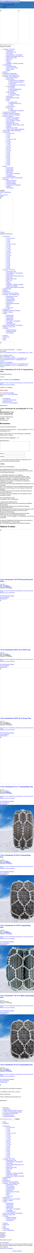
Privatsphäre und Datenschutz (10, 1113)
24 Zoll (8, 152)
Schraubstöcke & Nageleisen (13, 185)
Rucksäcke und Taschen (12, 123)
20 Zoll (8, 149)
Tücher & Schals (10, 106)
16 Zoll (8, 140)
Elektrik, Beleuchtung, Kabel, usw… (15, 56)
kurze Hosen (12, 83)
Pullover (8, 99)
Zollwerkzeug (9, 187)
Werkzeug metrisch (11, 331)
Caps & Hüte (12, 93)
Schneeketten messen (8, 1115)
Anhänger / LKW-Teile (9, 49)
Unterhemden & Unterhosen (16, 110)
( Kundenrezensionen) (6, 374)
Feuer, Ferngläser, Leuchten (13, 120)
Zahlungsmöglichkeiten (9, 1116)
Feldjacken (12, 87)
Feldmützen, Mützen (14, 95)
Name (2, 453)
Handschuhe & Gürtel (11, 77)
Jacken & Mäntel (10, 86)
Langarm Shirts (13, 102)
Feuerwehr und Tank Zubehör (10, 75)
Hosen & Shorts (10, 79)
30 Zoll (8, 157)
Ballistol (5, 72)
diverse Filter (9, 53)
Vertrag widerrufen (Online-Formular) (12, 1110)
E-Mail (2, 456)
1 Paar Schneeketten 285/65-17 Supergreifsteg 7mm (13, 359)
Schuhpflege (9, 175)
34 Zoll (8, 160)
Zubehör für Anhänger (12, 286)
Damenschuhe (9, 167)
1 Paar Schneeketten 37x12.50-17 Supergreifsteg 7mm (13, 365)
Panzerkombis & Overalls (12, 97)
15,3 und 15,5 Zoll (11, 139)
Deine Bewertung (5, 437)
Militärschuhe (9, 172)
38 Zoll (8, 163)
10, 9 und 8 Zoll (10, 133)
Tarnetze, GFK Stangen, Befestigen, (15, 129)
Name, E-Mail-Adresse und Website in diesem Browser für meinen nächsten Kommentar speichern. (15, 460)
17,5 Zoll (8, 145)
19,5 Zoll (8, 147)
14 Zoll (8, 136)
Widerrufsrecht (7, 1109)
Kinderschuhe (9, 170)
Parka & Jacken (10, 69)
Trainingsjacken (13, 90)
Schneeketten (6, 132)
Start (1, 356)
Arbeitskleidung (7, 65)
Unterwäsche (9, 107)
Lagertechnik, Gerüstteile (9, 112)
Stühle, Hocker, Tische (12, 127)
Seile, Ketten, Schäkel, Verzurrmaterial (12, 177)
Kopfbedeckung (10, 92)
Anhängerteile (9, 50)
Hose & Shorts (10, 297)
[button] (4, 597)
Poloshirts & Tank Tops (15, 103)
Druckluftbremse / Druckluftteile (14, 55)
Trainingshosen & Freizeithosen (17, 85)
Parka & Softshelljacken (15, 89)
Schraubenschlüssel (11, 183)
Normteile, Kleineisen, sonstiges (11, 113)
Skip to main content (14, 0)
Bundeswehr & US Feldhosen (17, 80)
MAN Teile (9, 59)
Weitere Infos (3, 1248)
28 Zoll (8, 156)
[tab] (6, 398)
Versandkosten (16, 379)
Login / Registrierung (8, 1230)
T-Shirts (11, 105)
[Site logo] (9, 43)
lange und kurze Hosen (12, 67)
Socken (11, 109)
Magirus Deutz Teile (11, 57)
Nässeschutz (9, 96)
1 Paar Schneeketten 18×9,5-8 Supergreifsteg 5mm (16, 1064)
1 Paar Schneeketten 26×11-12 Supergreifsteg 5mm (16, 786)
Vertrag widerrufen (17, 1251)
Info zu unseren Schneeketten (7, 349)
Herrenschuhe (9, 169)
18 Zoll (8, 146)
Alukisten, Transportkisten (12, 117)
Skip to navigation (4, 0)
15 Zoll (8, 137)
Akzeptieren (10, 1248)
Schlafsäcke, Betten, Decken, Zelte (15, 125)
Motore (8, 60)
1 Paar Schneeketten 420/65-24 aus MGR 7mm (15, 650)
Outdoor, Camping (7, 116)
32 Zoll (8, 159)
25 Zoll (8, 153)
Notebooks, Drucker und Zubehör (11, 115)
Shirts (7, 100)
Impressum (6, 1107)
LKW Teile (9, 277)
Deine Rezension (4, 440)
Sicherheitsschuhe (10, 176)
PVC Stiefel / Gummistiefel (13, 173)
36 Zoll (8, 162)
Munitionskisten (10, 122)
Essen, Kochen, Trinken (12, 119)
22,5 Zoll (8, 150)
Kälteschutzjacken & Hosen (16, 82)
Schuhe (5, 166)
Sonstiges (8, 126)
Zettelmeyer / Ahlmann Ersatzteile (14, 63)
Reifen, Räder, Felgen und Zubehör (12, 130)
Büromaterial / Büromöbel (9, 73)
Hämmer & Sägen (10, 182)
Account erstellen (4, 1242)
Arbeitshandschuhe (11, 66)
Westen (8, 70)
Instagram (19, 349)
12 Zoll (8, 135)
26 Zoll (8, 155)
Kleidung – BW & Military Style (11, 76)
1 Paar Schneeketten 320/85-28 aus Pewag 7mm (15, 718)
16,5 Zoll (8, 142)
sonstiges (8, 62)
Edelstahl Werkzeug (11, 180)
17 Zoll (8, 143)
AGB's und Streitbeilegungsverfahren (12, 1112)
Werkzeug (5, 179)
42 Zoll (8, 165)
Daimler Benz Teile (11, 52)
